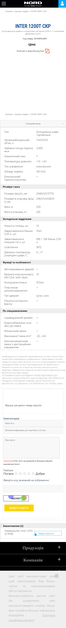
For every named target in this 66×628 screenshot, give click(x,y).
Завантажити (46, 533)
